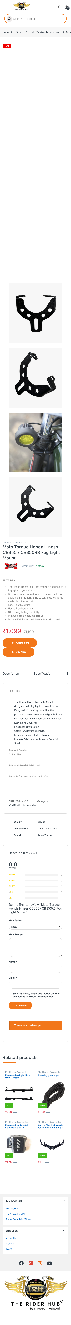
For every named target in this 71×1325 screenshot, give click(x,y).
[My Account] (59, 7)
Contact (10, 1243)
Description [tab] (11, 673)
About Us (11, 1238)
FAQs (9, 1248)
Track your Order (15, 1213)
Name (13, 961)
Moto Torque (45, 835)
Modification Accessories (45, 32)
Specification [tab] (43, 673)
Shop (19, 32)
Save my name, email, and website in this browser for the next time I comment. (36, 995)
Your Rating (15, 920)
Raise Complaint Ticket (18, 1219)
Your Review (16, 934)
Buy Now (21, 651)
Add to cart (22, 642)
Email (13, 977)
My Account (12, 1208)
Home (6, 32)
